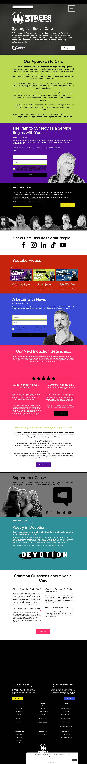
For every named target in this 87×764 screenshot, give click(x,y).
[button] (14, 267)
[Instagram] (33, 245)
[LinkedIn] (43, 245)
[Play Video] (21, 275)
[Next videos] (81, 275)
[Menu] (71, 8)
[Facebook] (24, 245)
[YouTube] (63, 245)
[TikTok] (53, 245)
